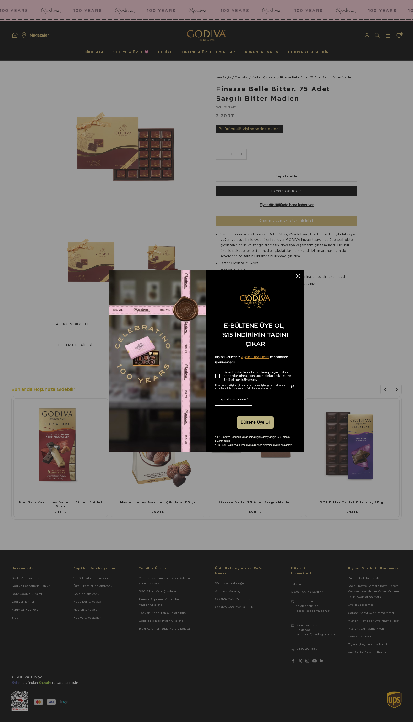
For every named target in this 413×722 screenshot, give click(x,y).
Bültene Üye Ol (255, 422)
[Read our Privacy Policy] (292, 386)
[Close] (298, 276)
